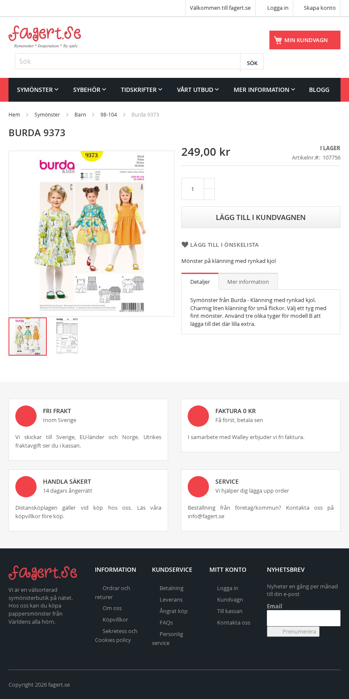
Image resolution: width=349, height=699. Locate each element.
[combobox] (139, 61)
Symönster (47, 114)
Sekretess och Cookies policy (116, 635)
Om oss (112, 608)
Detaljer (200, 281)
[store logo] (45, 37)
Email (274, 606)
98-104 (108, 114)
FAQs (166, 622)
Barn (80, 114)
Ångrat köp (174, 611)
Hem (14, 114)
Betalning (171, 588)
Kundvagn (230, 599)
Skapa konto (320, 7)
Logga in (277, 7)
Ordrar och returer (112, 592)
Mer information (248, 281)
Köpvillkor (115, 619)
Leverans (171, 599)
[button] (67, 337)
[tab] (200, 281)
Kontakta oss (233, 622)
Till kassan (230, 611)
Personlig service (167, 638)
